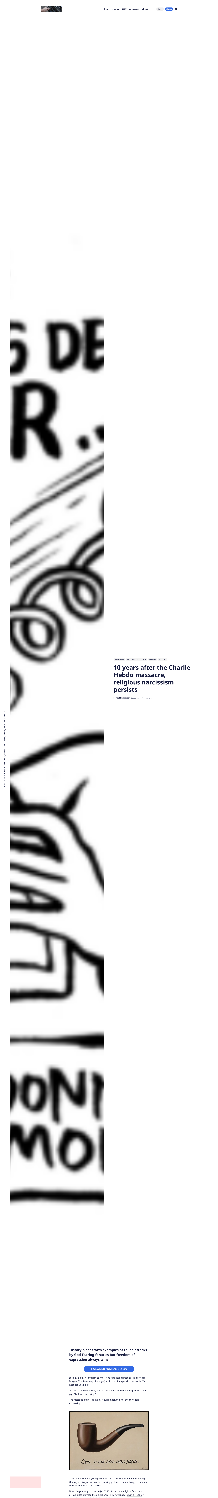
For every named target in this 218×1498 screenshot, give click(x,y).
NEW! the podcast (130, 9)
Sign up (169, 9)
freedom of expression (136, 659)
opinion (115, 9)
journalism (119, 659)
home (107, 9)
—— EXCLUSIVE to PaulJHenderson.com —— (109, 1369)
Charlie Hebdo (134, 1494)
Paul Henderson (123, 698)
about (145, 9)
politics (162, 659)
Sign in (160, 9)
